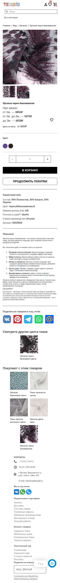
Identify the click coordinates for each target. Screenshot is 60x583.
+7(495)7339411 (26, 461)
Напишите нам (21, 553)
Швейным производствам (27, 515)
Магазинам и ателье (24, 518)
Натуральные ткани (24, 537)
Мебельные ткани (23, 534)
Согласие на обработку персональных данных (26, 577)
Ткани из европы (22, 540)
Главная (6, 25)
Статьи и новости (23, 556)
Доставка (19, 505)
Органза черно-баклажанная (43, 25)
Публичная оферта (24, 512)
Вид (15, 25)
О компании (20, 550)
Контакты (19, 559)
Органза (23, 25)
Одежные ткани (22, 531)
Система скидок (22, 509)
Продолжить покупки (30, 181)
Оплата (18, 502)
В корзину (30, 170)
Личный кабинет (22, 521)
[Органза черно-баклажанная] (9, 92)
